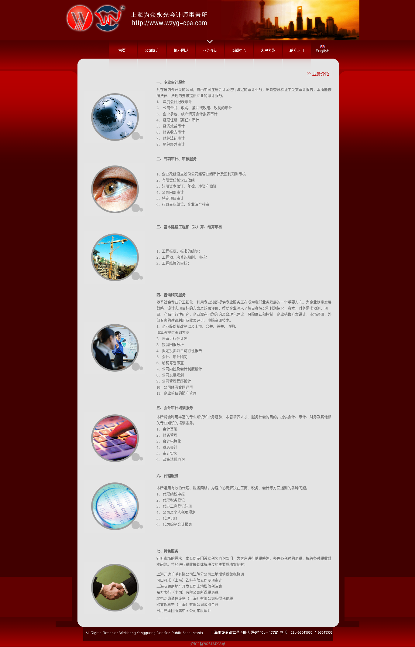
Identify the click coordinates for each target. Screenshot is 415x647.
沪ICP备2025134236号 (207, 644)
